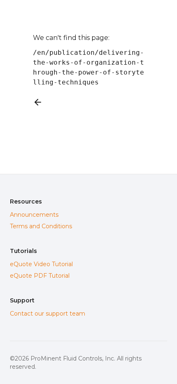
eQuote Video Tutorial (41, 264)
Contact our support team (47, 313)
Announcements (34, 214)
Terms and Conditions (41, 226)
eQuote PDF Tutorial (40, 275)
